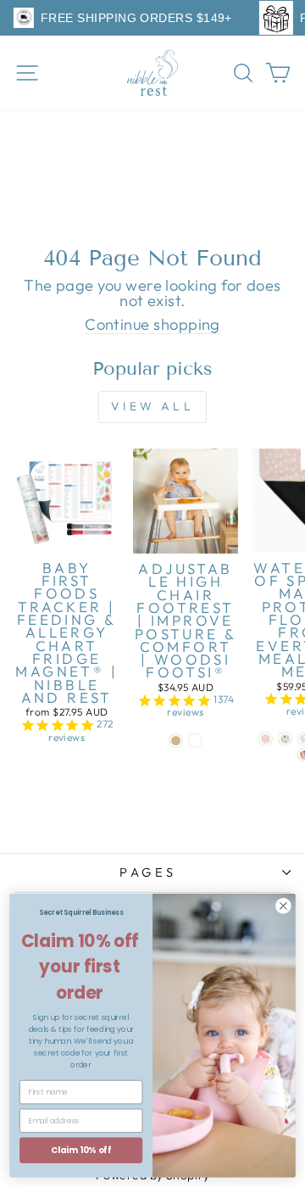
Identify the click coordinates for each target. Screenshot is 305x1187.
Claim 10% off (81, 1150)
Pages (147, 872)
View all (152, 406)
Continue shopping (152, 325)
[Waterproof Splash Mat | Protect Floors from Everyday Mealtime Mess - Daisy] (265, 739)
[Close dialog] (283, 906)
